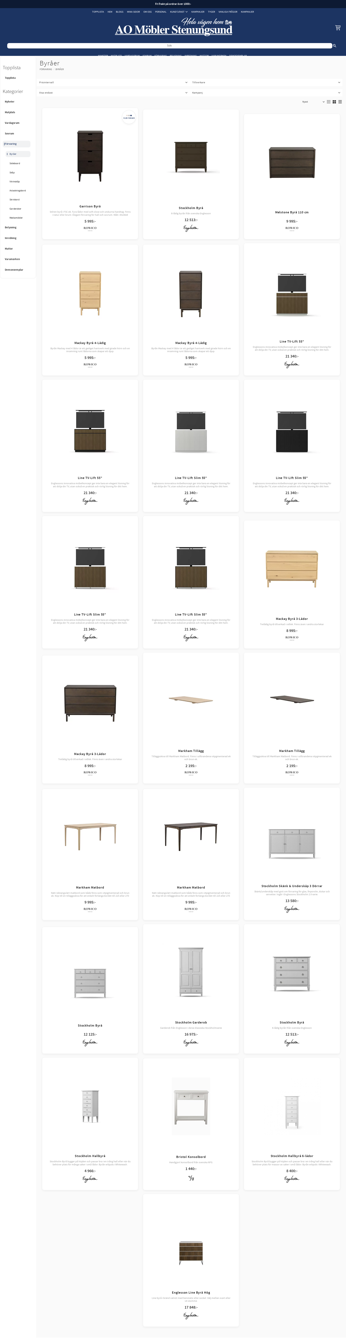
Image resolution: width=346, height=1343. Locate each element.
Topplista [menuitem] (98, 12)
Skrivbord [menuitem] (14, 199)
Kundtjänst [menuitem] (177, 12)
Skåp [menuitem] (12, 172)
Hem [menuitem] (110, 12)
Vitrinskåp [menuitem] (15, 181)
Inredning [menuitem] (191, 55)
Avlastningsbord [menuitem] (18, 190)
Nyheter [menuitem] (103, 55)
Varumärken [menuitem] (219, 55)
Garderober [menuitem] (15, 208)
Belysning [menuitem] (176, 55)
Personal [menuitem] (161, 12)
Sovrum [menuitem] (147, 55)
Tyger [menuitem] (211, 12)
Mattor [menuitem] (204, 55)
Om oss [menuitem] (147, 12)
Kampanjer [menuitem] (197, 12)
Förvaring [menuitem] (160, 55)
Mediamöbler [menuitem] (16, 217)
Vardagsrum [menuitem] (132, 55)
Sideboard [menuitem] (15, 163)
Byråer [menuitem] (13, 154)
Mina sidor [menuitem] (133, 12)
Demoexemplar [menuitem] (238, 55)
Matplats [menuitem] (116, 55)
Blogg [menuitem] (119, 12)
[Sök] (334, 45)
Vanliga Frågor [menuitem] (228, 12)
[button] (338, 27)
